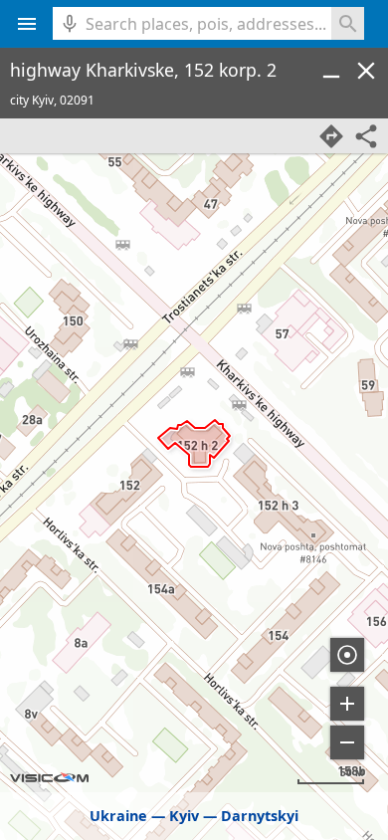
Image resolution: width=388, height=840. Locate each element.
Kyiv (184, 815)
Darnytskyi (259, 815)
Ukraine (118, 815)
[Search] (347, 23)
